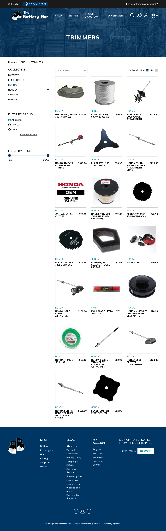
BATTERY (13, 75)
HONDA (23, 62)
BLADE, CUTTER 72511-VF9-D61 (64, 263)
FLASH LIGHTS (16, 80)
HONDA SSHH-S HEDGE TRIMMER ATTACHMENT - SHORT (64, 414)
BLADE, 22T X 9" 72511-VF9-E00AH (136, 215)
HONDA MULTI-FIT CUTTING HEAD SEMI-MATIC (137, 313)
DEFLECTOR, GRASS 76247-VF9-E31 (66, 115)
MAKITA (12, 99)
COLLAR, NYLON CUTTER (64, 215)
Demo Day (72, 480)
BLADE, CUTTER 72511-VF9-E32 (100, 412)
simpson (45, 462)
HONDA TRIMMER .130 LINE (64, 361)
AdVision (97, 524)
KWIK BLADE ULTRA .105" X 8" (102, 312)
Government (116, 15)
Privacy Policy (73, 457)
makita (43, 466)
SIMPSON (13, 94)
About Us (71, 446)
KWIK (93, 307)
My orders (98, 453)
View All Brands (28, 134)
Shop (58, 15)
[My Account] (146, 16)
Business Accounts (91, 16)
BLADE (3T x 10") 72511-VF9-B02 (100, 164)
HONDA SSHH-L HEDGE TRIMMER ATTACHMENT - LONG (136, 166)
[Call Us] (139, 16)
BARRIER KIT (134, 262)
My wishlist (99, 457)
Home (11, 62)
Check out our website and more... (73, 487)
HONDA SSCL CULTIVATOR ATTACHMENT (134, 116)
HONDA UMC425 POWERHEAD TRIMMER (64, 165)
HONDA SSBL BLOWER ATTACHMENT (134, 362)
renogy (44, 458)
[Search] (132, 15)
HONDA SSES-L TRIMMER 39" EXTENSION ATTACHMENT (99, 363)
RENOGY (13, 89)
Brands (73, 15)
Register (97, 449)
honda (43, 454)
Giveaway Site (74, 476)
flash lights (46, 450)
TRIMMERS (37, 62)
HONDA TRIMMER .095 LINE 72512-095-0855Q (100, 216)
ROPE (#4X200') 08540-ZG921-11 (100, 115)
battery (44, 446)
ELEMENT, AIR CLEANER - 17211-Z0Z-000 (101, 264)
